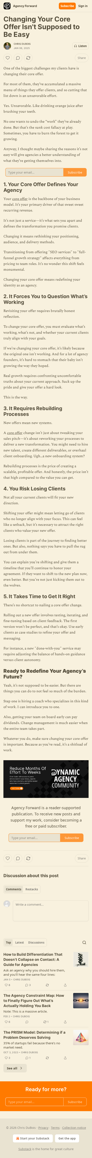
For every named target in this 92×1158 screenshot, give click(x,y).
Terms (55, 1128)
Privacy (43, 1128)
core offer (20, 199)
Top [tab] (8, 942)
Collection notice (74, 1128)
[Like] (7, 58)
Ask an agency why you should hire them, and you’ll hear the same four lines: (34, 972)
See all (12, 1068)
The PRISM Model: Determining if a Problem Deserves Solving (34, 1035)
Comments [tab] (13, 889)
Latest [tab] (19, 942)
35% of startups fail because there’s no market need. (31, 1045)
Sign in (83, 6)
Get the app (67, 1138)
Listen (82, 46)
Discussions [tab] (36, 942)
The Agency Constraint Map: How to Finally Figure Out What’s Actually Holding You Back (33, 1000)
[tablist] (21, 889)
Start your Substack (34, 1138)
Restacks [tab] (31, 889)
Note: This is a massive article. (25, 1011)
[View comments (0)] (18, 58)
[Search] (84, 942)
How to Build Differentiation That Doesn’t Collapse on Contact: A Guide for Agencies (32, 959)
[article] (46, 970)
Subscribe (67, 6)
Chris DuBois (22, 43)
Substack (24, 1149)
